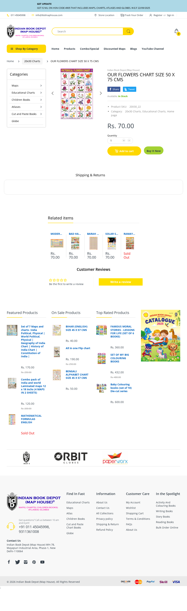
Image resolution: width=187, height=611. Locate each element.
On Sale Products (66, 312)
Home (10, 61)
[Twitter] (17, 562)
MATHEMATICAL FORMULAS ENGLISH (31, 419)
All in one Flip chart (78, 348)
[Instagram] (26, 562)
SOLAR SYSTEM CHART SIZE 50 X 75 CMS (111, 233)
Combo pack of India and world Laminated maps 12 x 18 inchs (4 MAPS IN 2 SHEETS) (33, 386)
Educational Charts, (154, 111)
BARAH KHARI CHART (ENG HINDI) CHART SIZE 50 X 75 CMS (93, 233)
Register (158, 15)
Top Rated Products (112, 312)
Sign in (170, 15)
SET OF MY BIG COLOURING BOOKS (119, 358)
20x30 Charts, (133, 111)
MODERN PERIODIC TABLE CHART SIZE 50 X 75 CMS (57, 233)
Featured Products (22, 312)
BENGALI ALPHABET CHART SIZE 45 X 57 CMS (77, 375)
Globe (15, 121)
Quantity (112, 135)
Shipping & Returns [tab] (90, 175)
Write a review (120, 282)
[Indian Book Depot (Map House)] (26, 31)
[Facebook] (9, 562)
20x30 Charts (32, 61)
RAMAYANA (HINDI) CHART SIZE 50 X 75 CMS (130, 233)
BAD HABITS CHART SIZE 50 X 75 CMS (75, 233)
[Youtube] (42, 562)
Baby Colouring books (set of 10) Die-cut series (121, 388)
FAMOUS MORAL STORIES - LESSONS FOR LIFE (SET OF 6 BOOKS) (122, 331)
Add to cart (126, 151)
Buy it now (154, 151)
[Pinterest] (34, 562)
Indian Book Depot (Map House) (123, 70)
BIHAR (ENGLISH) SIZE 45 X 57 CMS (76, 328)
